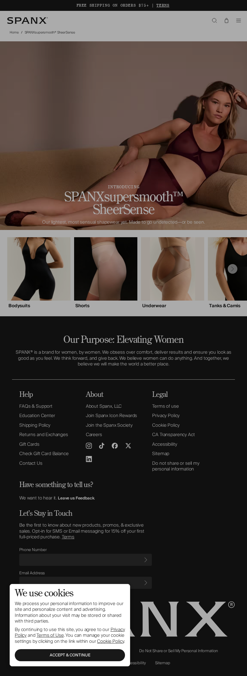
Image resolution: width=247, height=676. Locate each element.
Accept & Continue (70, 655)
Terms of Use (50, 635)
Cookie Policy (110, 641)
